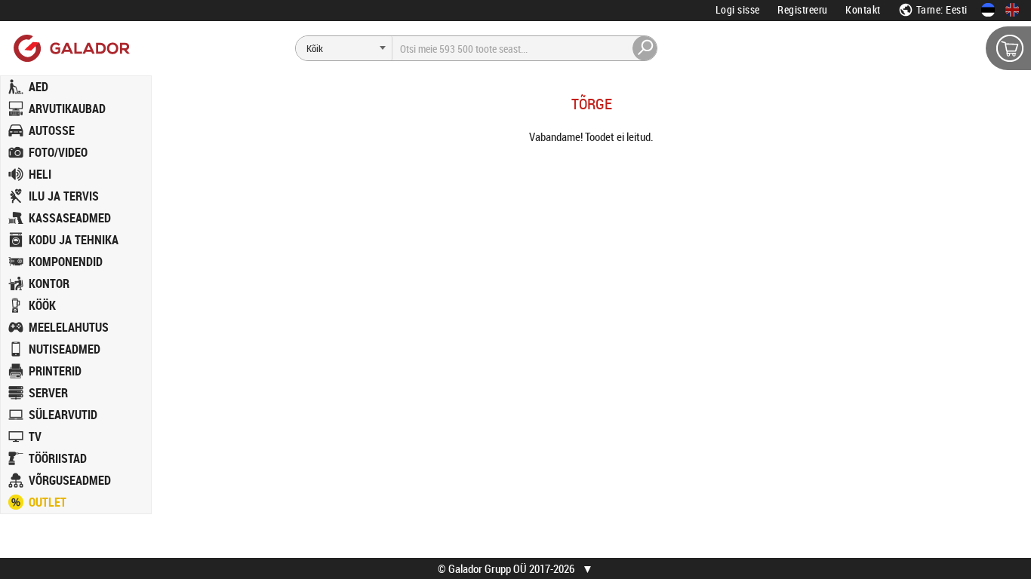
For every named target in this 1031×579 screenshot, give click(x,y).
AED (38, 86)
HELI (40, 174)
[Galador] (70, 48)
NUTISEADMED (64, 349)
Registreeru (802, 9)
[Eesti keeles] (988, 10)
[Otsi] (645, 48)
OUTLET (47, 502)
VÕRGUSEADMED (70, 480)
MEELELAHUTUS (69, 327)
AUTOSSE (52, 130)
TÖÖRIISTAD (58, 458)
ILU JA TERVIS (64, 196)
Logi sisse (738, 9)
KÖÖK (42, 305)
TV (35, 436)
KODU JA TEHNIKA (73, 239)
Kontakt (863, 9)
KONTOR (49, 283)
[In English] (1012, 10)
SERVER (48, 392)
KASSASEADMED (70, 218)
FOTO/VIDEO (58, 152)
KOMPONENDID (66, 261)
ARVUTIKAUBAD (67, 108)
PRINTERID (55, 371)
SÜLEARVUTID (63, 414)
